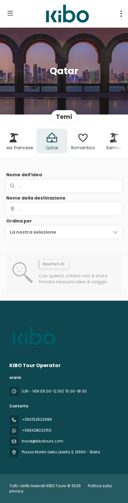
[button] (64, 232)
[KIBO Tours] (33, 336)
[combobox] (64, 209)
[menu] (121, 14)
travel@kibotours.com (42, 441)
